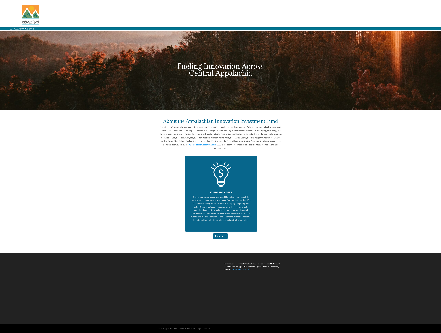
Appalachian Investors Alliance (202, 145)
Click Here (220, 236)
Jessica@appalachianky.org (240, 269)
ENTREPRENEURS (221, 192)
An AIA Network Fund (22, 28)
